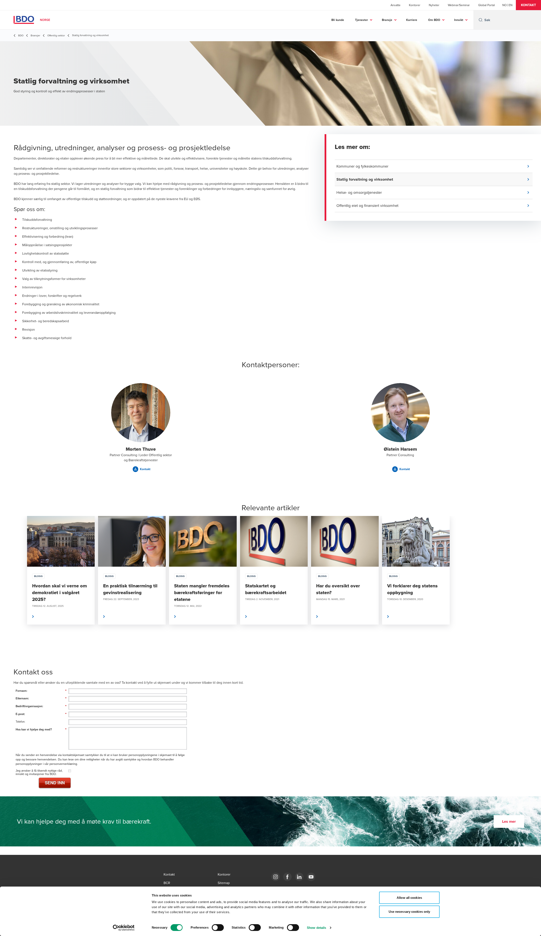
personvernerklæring (63, 763)
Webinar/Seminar (459, 5)
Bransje (387, 20)
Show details (316, 927)
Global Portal (486, 5)
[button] (528, 5)
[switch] (218, 927)
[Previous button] (21, 583)
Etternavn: (41, 698)
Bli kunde (337, 20)
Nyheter (434, 5)
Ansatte (395, 5)
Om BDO (434, 20)
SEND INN (55, 782)
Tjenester (361, 20)
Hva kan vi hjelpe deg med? (41, 729)
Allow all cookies (409, 897)
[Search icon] (480, 20)
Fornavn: (41, 690)
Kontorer (414, 5)
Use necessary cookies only (409, 911)
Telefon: (20, 721)
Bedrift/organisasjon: (41, 706)
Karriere (411, 20)
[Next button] (520, 583)
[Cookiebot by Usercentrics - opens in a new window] (123, 928)
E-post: (41, 714)
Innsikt (458, 20)
